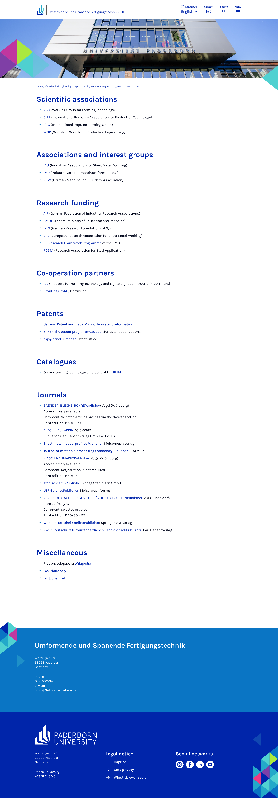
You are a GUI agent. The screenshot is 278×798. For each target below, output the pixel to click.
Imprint (120, 762)
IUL (45, 284)
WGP (47, 132)
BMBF (48, 221)
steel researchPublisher (62, 483)
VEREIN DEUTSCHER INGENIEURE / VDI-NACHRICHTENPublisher (92, 498)
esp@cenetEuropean (59, 339)
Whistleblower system (132, 777)
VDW (47, 180)
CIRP (47, 117)
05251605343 (45, 681)
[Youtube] (210, 764)
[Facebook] (190, 764)
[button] (191, 9)
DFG (46, 228)
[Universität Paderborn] (139, 735)
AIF (45, 213)
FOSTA (48, 250)
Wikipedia (83, 563)
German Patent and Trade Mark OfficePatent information (88, 324)
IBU (46, 165)
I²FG (46, 125)
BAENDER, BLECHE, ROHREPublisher (71, 405)
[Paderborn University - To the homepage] (40, 10)
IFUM (117, 372)
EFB (46, 236)
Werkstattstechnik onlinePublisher (71, 523)
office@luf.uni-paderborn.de (55, 690)
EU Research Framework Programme (72, 243)
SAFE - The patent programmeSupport (73, 332)
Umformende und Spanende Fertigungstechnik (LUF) (87, 12)
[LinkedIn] (200, 764)
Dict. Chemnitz (55, 578)
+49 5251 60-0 (45, 776)
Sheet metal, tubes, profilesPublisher (72, 443)
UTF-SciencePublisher (60, 490)
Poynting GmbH (55, 291)
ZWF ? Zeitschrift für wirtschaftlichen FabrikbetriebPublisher (92, 530)
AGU (46, 110)
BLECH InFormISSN (58, 430)
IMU (46, 173)
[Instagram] (180, 764)
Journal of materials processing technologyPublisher (85, 451)
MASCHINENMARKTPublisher (66, 458)
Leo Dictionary (54, 571)
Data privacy (124, 770)
